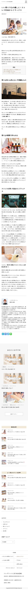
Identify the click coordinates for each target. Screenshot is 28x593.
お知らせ (4, 366)
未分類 (4, 530)
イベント (5, 528)
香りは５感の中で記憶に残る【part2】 (17, 439)
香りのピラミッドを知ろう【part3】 (16, 431)
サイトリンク (19, 567)
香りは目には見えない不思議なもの (12, 69)
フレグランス (5, 386)
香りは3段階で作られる (9, 71)
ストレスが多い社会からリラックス (12, 72)
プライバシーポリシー (10, 567)
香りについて (13, 405)
